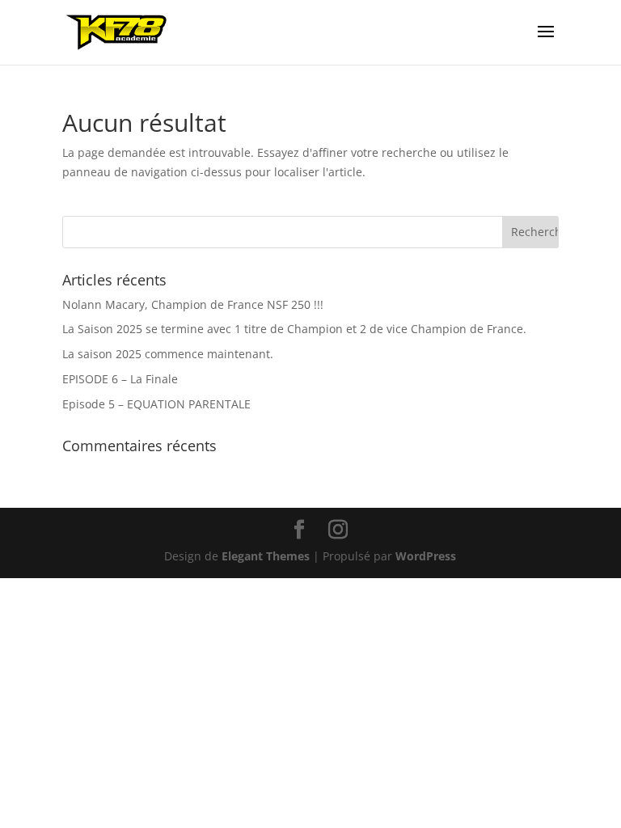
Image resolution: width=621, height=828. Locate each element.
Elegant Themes (266, 556)
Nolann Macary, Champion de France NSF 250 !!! (192, 304)
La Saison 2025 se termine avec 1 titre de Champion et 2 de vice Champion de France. (294, 328)
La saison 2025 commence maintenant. (167, 353)
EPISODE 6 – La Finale (120, 379)
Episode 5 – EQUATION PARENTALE (156, 404)
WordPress (425, 556)
